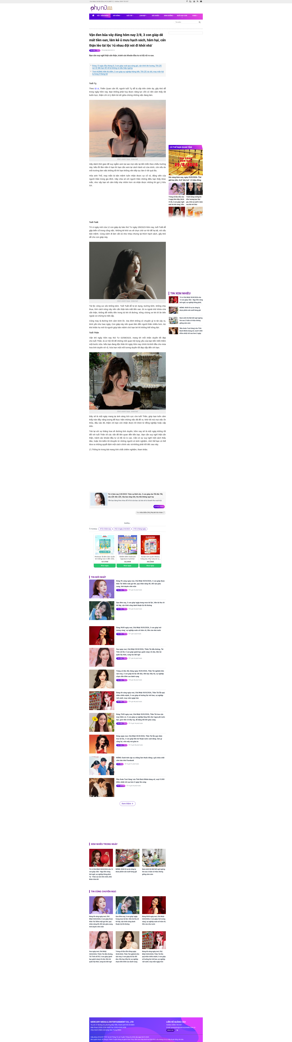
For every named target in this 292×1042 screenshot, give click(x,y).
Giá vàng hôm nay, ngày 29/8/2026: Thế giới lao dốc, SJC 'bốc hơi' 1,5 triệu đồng (185, 178)
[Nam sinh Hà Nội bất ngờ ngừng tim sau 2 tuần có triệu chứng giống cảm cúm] (154, 858)
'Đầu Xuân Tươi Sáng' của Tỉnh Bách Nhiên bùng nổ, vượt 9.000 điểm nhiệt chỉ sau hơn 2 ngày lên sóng (140, 780)
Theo (150, 512)
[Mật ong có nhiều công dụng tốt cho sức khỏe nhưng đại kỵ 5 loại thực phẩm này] (194, 213)
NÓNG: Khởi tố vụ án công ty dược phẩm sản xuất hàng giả (126, 870)
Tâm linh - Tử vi (94, 50)
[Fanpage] (187, 1)
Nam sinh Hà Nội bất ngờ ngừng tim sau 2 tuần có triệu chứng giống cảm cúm (153, 871)
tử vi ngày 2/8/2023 (123, 529)
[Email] (201, 1)
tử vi (97, 88)
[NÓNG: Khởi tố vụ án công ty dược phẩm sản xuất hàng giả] (127, 858)
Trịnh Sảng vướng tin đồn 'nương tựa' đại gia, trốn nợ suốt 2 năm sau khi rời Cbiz (194, 200)
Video (194, 15)
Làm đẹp (142, 15)
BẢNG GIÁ (170, 1030)
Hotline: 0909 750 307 (121, 1)
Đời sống (116, 15)
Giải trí (130, 15)
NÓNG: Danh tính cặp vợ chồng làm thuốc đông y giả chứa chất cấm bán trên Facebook (140, 759)
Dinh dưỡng (168, 15)
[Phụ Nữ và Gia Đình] (102, 8)
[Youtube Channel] (194, 1)
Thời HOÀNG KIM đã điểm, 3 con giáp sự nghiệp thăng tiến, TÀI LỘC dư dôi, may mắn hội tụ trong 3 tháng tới (128, 73)
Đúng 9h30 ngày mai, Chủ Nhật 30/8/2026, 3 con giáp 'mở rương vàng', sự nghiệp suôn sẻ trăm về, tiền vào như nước (138, 629)
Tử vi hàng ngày (140, 529)
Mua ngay (105, 565)
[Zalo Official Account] (191, 1)
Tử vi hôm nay (106, 529)
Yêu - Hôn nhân (103, 15)
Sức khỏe (155, 15)
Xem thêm (160, 506)
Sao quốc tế (120, 786)
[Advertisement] (127, 471)
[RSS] (198, 1)
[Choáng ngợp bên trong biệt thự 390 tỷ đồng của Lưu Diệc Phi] (177, 213)
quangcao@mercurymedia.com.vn (183, 1027)
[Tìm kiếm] (200, 22)
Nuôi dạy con (182, 15)
